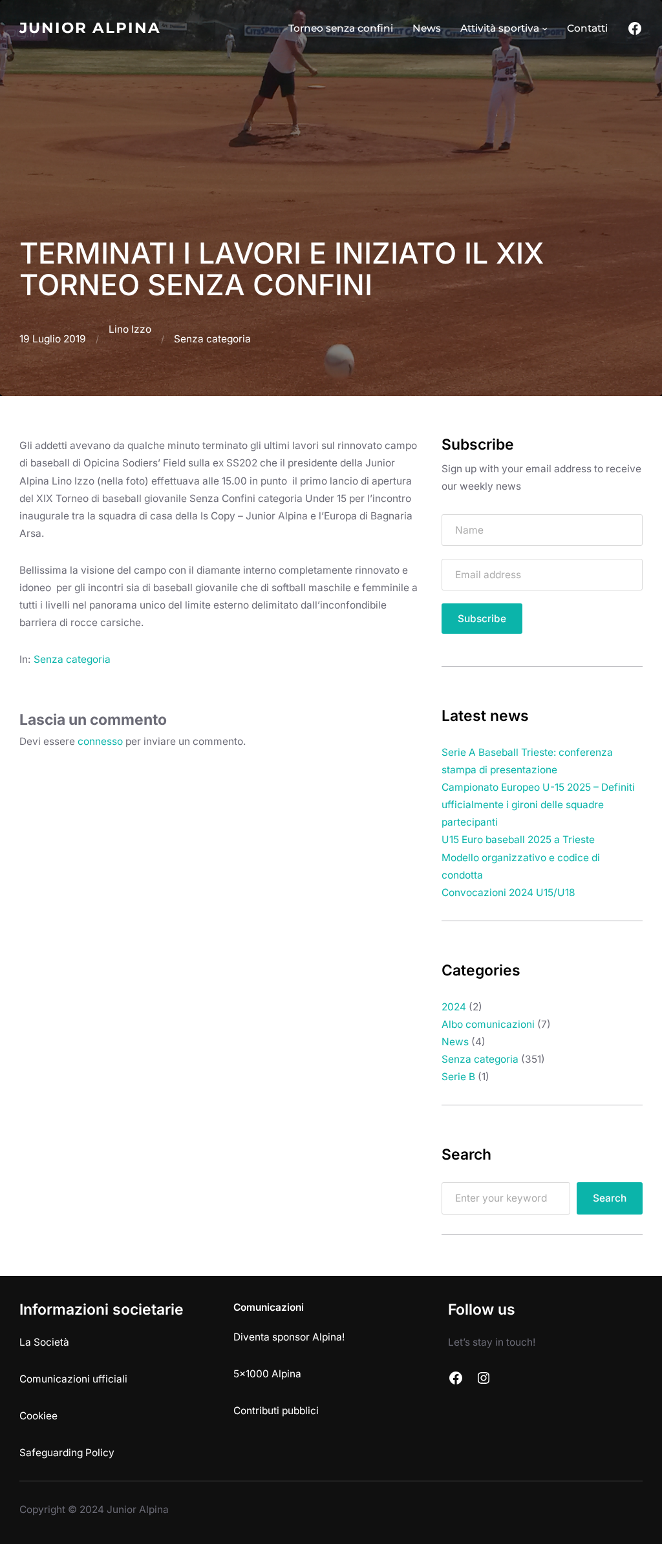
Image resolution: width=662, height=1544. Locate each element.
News (455, 1042)
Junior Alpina (90, 28)
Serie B (458, 1076)
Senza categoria (212, 339)
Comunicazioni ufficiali (73, 1379)
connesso (100, 741)
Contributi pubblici (276, 1410)
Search (609, 1198)
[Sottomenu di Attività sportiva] (545, 28)
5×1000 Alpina (267, 1374)
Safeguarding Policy (66, 1452)
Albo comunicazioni (488, 1024)
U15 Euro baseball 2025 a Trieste (518, 839)
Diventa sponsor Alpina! (289, 1337)
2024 (454, 1007)
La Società (44, 1342)
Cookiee (38, 1416)
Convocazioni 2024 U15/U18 (508, 892)
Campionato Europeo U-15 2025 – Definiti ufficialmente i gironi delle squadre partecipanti (538, 804)
